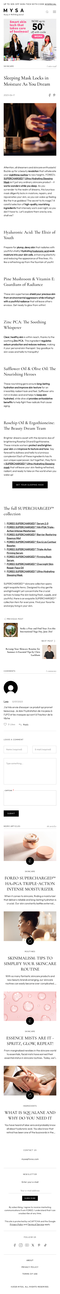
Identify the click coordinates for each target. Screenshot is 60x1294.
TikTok (45, 1245)
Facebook (14, 1245)
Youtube (27, 1245)
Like (5, 724)
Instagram (21, 1245)
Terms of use (30, 1274)
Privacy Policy (16, 1224)
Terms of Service (36, 1224)
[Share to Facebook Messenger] (54, 95)
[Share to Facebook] (49, 95)
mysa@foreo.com (30, 1159)
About (30, 1260)
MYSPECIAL (50, 4)
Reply (25, 724)
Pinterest (39, 1245)
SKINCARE (9, 66)
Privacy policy (30, 1267)
